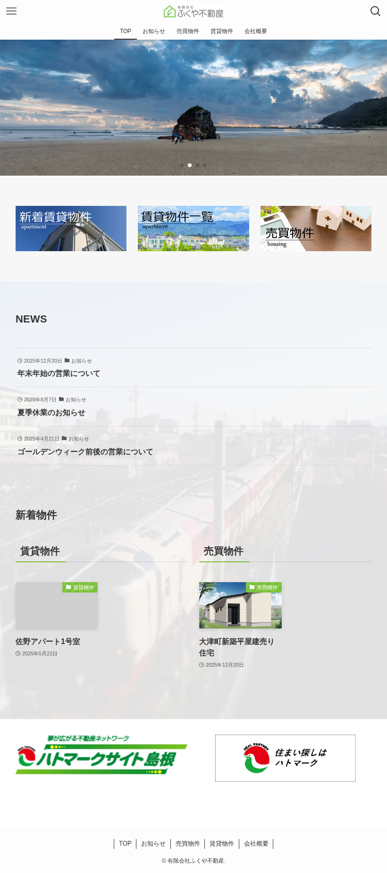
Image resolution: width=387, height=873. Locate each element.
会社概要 (256, 843)
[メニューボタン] (11, 11)
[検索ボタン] (375, 11)
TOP (125, 843)
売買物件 (188, 843)
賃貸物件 (222, 843)
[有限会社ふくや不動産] (193, 11)
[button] (182, 165)
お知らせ (153, 843)
